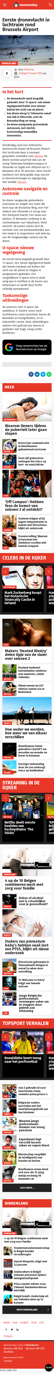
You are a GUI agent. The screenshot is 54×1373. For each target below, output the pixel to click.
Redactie (29, 69)
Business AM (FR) (35, 1348)
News (7, 1322)
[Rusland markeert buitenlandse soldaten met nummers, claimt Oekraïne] (9, 666)
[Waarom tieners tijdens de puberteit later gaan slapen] (27, 395)
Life (6, 548)
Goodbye (8, 1351)
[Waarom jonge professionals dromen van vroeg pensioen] (9, 1118)
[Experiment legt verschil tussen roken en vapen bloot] (9, 1137)
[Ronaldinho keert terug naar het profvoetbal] (23, 1032)
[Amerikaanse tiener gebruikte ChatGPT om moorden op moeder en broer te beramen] (9, 744)
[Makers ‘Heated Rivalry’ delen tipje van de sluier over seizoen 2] (27, 620)
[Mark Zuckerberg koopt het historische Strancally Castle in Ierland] (23, 567)
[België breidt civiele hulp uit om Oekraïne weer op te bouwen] (8, 1296)
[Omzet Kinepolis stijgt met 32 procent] (8, 1260)
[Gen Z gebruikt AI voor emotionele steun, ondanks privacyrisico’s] (9, 1086)
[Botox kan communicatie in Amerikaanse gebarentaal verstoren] (9, 441)
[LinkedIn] (17, 1328)
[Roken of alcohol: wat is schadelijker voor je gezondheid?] (9, 895)
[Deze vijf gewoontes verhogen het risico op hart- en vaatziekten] (9, 456)
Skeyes (21, 182)
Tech (34, 1322)
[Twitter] (11, 1328)
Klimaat (7, 530)
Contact (8, 1361)
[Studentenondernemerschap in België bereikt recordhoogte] (8, 1248)
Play (6, 496)
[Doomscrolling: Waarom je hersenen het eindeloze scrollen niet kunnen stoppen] (9, 534)
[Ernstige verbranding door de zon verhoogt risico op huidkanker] (9, 762)
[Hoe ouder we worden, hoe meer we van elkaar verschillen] (27, 698)
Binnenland (9, 63)
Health (7, 723)
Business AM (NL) (13, 1348)
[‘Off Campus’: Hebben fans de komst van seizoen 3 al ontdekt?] (27, 471)
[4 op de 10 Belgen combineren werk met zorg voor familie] (27, 850)
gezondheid (10, 420)
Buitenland (9, 679)
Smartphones (11, 1114)
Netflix (7, 817)
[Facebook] (6, 1328)
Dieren (7, 1163)
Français (8, 1336)
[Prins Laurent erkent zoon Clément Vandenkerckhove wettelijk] (8, 1284)
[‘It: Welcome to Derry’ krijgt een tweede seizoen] (9, 978)
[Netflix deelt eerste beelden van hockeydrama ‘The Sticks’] (23, 797)
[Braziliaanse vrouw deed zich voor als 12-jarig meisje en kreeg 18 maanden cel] (9, 1167)
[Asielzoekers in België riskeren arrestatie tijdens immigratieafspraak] (8, 1272)
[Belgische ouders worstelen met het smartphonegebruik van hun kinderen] (9, 1101)
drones (38, 156)
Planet (24, 1322)
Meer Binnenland (33, 1310)
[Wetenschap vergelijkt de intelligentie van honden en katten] (9, 1152)
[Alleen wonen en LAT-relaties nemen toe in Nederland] (9, 683)
